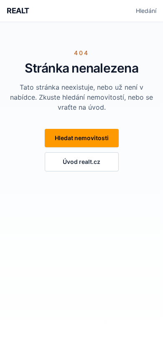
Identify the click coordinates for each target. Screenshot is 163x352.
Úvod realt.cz (81, 161)
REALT (18, 10)
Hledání (146, 10)
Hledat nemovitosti (82, 137)
